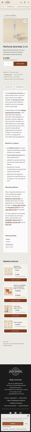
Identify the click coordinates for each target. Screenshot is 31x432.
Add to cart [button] (15, 315)
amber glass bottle (19, 205)
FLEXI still (8, 224)
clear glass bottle (11, 210)
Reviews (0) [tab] (19, 87)
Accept (13, 423)
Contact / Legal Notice (21, 429)
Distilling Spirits (11, 6)
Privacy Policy (12, 429)
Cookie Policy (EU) (23, 405)
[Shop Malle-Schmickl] (7, 2)
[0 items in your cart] (25, 2)
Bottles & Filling (7, 345)
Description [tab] (8, 87)
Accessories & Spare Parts (17, 343)
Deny (26, 423)
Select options (15, 279)
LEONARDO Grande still (12, 222)
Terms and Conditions (10, 405)
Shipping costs (8, 74)
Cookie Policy (5, 429)
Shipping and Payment (16, 403)
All (3, 6)
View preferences (6, 426)
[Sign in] (28, 2)
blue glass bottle (13, 207)
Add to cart (20, 63)
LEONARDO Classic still (12, 220)
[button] (28, 415)
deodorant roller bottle (12, 198)
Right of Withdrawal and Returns (16, 400)
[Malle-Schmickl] (15, 371)
